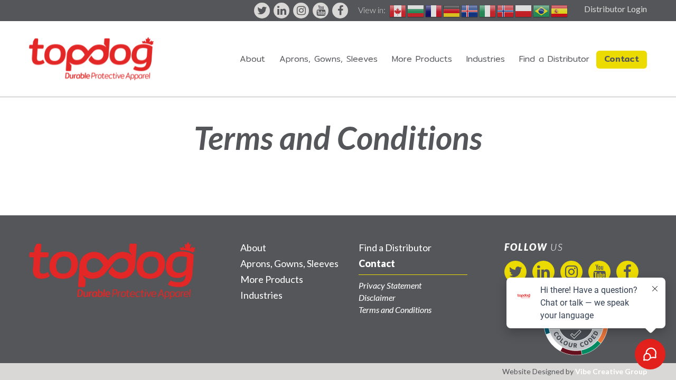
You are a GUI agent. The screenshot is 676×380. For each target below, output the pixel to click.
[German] (452, 10)
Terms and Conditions (395, 310)
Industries (485, 58)
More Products (422, 58)
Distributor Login (615, 9)
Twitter (262, 10)
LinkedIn (281, 10)
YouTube (320, 10)
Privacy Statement (390, 285)
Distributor (554, 58)
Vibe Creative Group (611, 371)
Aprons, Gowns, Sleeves (328, 58)
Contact (621, 58)
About (252, 58)
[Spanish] (560, 10)
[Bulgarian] (416, 10)
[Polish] (524, 10)
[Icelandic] (470, 10)
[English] (398, 10)
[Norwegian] (506, 10)
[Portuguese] (542, 10)
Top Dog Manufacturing (91, 58)
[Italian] (488, 10)
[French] (434, 10)
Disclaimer (377, 297)
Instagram (301, 10)
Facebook (340, 10)
